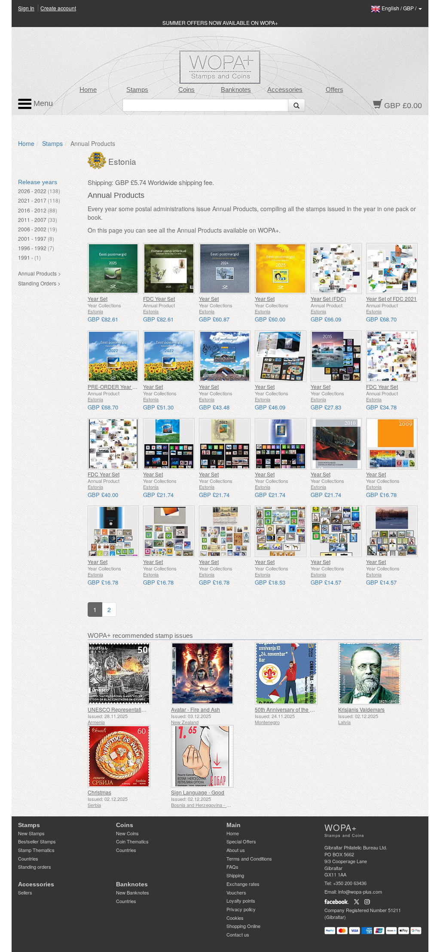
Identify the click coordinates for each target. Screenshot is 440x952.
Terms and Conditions (249, 858)
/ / (400, 8)
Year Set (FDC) (328, 298)
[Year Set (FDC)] (336, 268)
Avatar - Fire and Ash (195, 709)
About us (235, 849)
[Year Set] (113, 268)
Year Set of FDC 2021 (391, 298)
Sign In (26, 8)
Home (88, 89)
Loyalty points (240, 900)
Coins (186, 89)
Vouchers (236, 892)
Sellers (25, 892)
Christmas (99, 792)
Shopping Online (243, 925)
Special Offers (241, 841)
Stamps (137, 89)
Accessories (284, 89)
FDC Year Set (159, 298)
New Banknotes (132, 892)
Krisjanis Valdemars (361, 709)
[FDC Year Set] (169, 268)
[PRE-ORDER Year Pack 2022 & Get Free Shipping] (113, 356)
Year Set (97, 298)
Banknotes (236, 89)
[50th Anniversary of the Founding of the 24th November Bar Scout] (294, 673)
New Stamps (31, 833)
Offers (334, 89)
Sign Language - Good (197, 792)
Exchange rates (243, 883)
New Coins (127, 833)
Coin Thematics (132, 841)
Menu (42, 103)
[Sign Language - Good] (211, 756)
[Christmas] (127, 756)
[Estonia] (98, 159)
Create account (58, 8)
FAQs (232, 866)
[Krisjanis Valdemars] (378, 673)
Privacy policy (241, 909)
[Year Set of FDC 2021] (392, 268)
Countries (28, 858)
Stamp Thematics (36, 849)
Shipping (235, 875)
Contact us (237, 934)
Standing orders (34, 866)
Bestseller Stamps (37, 841)
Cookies (235, 917)
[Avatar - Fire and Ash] (211, 673)
